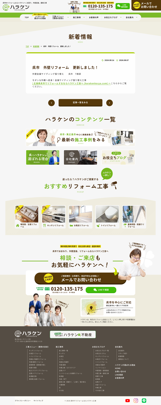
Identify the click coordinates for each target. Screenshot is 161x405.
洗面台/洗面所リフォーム (37, 359)
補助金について (123, 359)
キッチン (62, 353)
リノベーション (100, 368)
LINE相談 (119, 375)
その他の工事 (99, 390)
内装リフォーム (100, 385)
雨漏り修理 (32, 368)
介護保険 (62, 385)
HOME (117, 368)
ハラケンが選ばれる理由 (125, 365)
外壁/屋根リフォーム (36, 362)
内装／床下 (62, 379)
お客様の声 (119, 378)
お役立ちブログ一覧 (102, 350)
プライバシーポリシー (23, 401)
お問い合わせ (120, 371)
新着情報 (121, 356)
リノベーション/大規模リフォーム (70, 373)
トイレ (61, 359)
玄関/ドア (62, 370)
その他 (61, 390)
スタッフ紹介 (122, 353)
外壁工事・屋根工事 (102, 373)
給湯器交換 (32, 376)
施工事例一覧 (63, 350)
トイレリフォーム (35, 356)
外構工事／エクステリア (67, 368)
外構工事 (98, 387)
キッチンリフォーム (35, 350)
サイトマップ (38, 401)
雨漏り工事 (99, 376)
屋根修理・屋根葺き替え (37, 365)
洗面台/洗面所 (64, 362)
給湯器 (61, 376)
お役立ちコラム (100, 353)
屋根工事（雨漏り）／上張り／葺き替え (72, 382)
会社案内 (121, 350)
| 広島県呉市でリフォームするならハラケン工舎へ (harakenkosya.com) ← (71, 83)
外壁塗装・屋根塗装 (102, 370)
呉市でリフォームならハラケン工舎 (83, 401)
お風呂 (61, 356)
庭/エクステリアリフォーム (38, 370)
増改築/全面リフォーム (37, 379)
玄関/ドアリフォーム (36, 373)
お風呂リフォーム (35, 353)
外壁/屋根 (62, 365)
